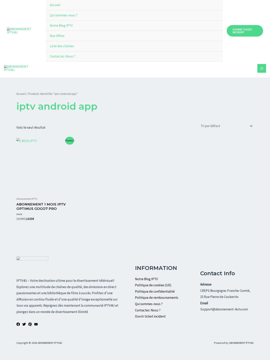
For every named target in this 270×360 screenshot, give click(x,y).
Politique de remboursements (156, 297)
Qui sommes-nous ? (63, 15)
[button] (245, 31)
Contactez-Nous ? (62, 56)
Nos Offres (57, 36)
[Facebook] (18, 324)
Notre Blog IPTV (61, 25)
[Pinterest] (30, 324)
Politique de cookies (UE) (153, 285)
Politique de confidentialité (155, 291)
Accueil (55, 5)
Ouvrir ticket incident (150, 316)
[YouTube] (36, 324)
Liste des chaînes (62, 46)
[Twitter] (24, 324)
